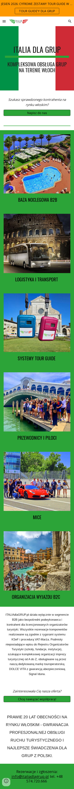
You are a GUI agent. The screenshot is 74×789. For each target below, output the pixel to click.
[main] (37, 58)
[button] (4, 21)
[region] (37, 8)
